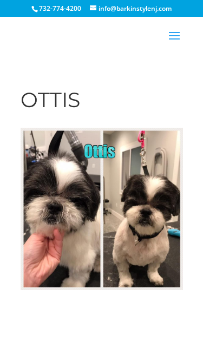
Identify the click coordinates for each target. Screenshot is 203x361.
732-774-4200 (60, 8)
